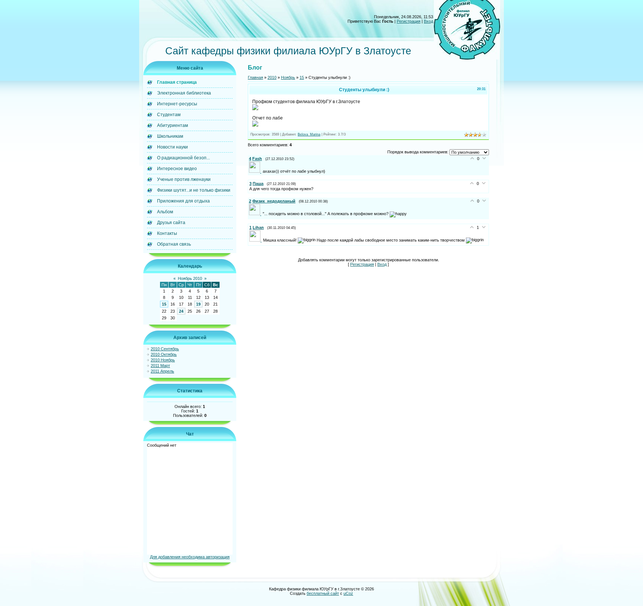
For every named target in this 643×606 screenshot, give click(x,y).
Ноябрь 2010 (190, 278)
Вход (428, 21)
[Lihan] (256, 240)
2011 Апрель (162, 371)
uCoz (348, 593)
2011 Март (160, 365)
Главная (255, 77)
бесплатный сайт (323, 593)
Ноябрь (288, 77)
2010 (272, 77)
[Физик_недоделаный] (256, 213)
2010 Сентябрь (165, 349)
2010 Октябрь (164, 354)
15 (164, 304)
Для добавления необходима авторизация (190, 557)
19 (198, 304)
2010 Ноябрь (163, 360)
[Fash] (256, 171)
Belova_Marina (309, 134)
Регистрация (408, 21)
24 (181, 311)
